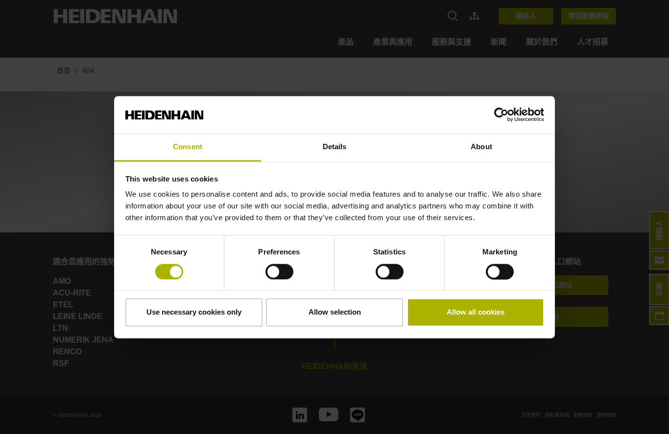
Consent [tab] (187, 147)
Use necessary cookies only (193, 312)
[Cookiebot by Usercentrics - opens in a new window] (501, 114)
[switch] (279, 271)
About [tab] (481, 147)
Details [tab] (335, 147)
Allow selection (335, 312)
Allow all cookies (475, 312)
